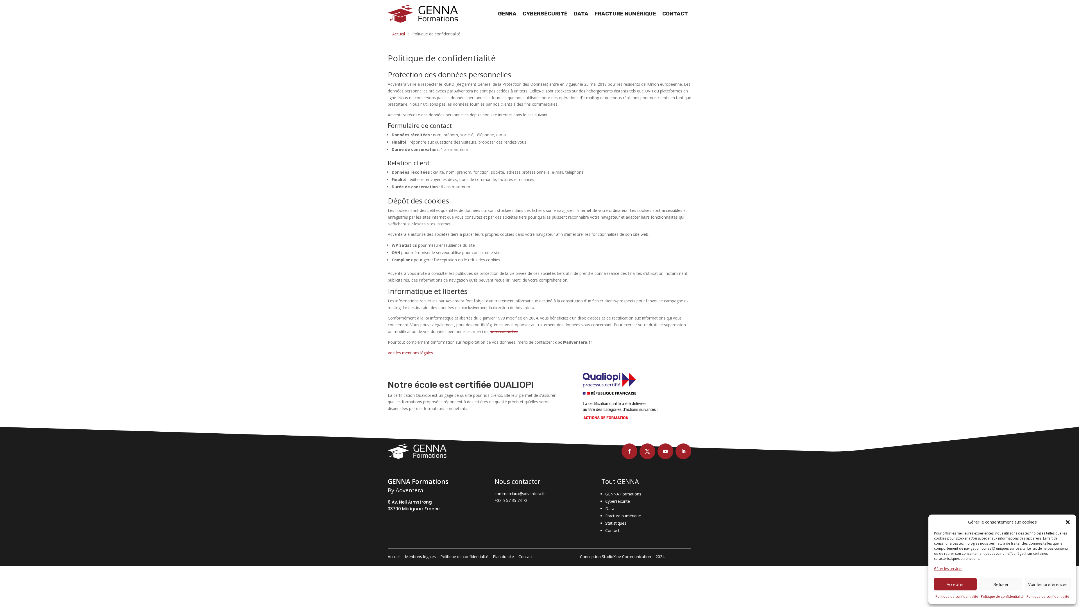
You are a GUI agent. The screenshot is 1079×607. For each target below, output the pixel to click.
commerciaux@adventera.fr (520, 493)
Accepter (955, 584)
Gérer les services (948, 568)
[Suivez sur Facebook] (629, 451)
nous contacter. (504, 331)
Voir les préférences (1047, 584)
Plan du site (503, 556)
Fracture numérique (625, 13)
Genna (507, 13)
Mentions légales (420, 556)
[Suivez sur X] (647, 451)
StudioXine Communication (626, 556)
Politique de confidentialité (956, 596)
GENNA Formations (623, 494)
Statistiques (615, 523)
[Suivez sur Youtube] (665, 451)
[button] (1068, 522)
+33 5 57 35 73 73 (511, 500)
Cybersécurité (545, 13)
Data (581, 13)
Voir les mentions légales (410, 352)
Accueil (394, 556)
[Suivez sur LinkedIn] (683, 451)
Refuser (1001, 584)
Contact (675, 13)
